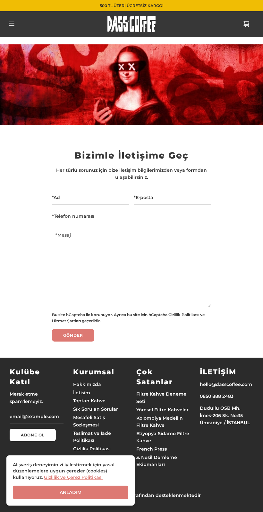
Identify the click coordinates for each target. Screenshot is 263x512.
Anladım (70, 492)
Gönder (73, 335)
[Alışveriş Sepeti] (246, 24)
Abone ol (33, 435)
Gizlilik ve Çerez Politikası (73, 477)
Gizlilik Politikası (183, 315)
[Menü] (11, 24)
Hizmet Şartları (66, 321)
